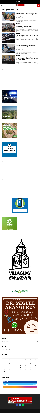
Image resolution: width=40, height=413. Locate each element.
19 (20, 367)
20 (25, 367)
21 (30, 367)
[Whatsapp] (23, 405)
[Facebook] (17, 405)
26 (20, 369)
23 (4, 369)
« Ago (2, 373)
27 (25, 369)
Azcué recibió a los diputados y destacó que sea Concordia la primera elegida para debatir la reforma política (27, 58)
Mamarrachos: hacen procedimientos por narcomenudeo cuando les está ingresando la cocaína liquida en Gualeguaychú (27, 47)
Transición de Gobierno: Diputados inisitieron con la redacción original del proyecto (27, 25)
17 (9, 367)
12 (20, 365)
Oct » (5, 373)
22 (35, 367)
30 (4, 371)
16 (4, 367)
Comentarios (18, 23)
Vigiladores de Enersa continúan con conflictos (27, 35)
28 (30, 369)
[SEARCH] (37, 342)
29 (35, 369)
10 (9, 365)
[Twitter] (20, 405)
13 (25, 365)
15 (35, 365)
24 (9, 369)
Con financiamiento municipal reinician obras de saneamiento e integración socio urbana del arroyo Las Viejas (26, 15)
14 (30, 365)
